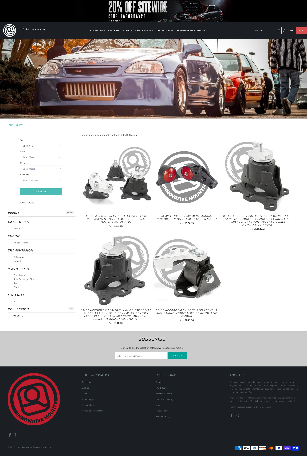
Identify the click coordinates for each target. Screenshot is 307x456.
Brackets (114, 30)
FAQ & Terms (162, 387)
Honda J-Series (20, 242)
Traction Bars (165, 30)
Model (23, 163)
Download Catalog (164, 399)
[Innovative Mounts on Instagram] (27, 29)
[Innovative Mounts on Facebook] (23, 29)
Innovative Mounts (24, 447)
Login (290, 30)
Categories (18, 222)
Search (41, 191)
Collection (18, 309)
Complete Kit (19, 275)
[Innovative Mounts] (9, 30)
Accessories (97, 30)
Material (16, 295)
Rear (15, 283)
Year (22, 140)
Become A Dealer (164, 393)
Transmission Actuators (192, 30)
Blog (158, 405)
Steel (16, 301)
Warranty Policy (163, 416)
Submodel (25, 174)
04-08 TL (18, 315)
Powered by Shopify (42, 447)
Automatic (18, 257)
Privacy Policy (162, 410)
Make (22, 151)
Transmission (20, 250)
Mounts (127, 30)
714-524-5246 (37, 29)
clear (71, 308)
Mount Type (19, 269)
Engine (14, 236)
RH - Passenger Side (23, 279)
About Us (160, 382)
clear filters (27, 202)
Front (16, 287)
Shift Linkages (144, 30)
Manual (17, 261)
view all (70, 212)
